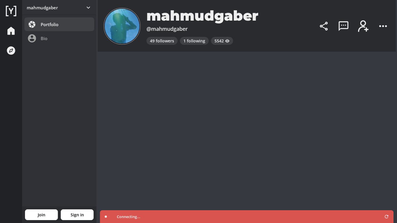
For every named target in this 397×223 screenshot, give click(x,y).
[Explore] (11, 50)
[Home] (11, 11)
